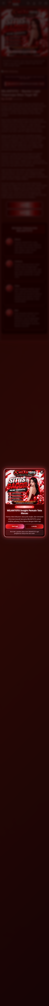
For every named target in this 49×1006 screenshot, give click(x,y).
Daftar (15, 526)
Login (34, 526)
